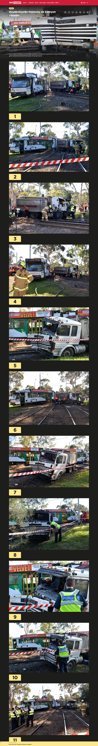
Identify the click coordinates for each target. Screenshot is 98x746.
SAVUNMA (31, 2)
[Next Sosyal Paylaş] (65, 12)
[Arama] (88, 3)
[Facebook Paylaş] (69, 12)
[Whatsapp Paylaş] (84, 12)
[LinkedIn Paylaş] (76, 12)
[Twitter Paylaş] (72, 12)
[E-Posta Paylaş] (87, 12)
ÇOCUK (36, 2)
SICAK (24, 2)
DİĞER (56, 2)
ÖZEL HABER (42, 2)
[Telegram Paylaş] (80, 12)
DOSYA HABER (50, 2)
